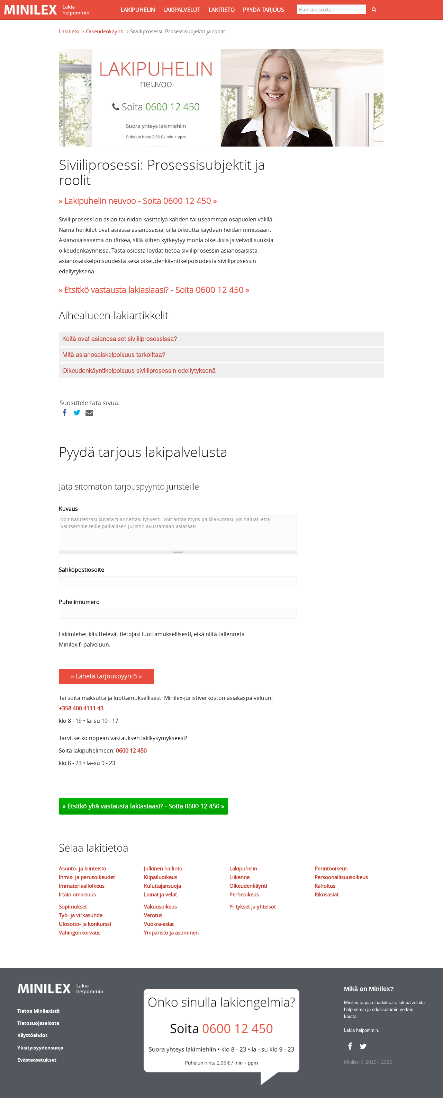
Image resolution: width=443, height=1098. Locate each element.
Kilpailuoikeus (160, 876)
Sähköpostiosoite (81, 569)
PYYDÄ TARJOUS (263, 10)
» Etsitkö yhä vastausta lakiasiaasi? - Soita (124, 806)
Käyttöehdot (32, 1035)
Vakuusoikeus (160, 906)
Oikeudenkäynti (105, 31)
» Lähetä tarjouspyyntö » (106, 676)
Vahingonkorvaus (79, 932)
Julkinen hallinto (163, 868)
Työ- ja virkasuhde (80, 915)
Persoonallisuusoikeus (341, 876)
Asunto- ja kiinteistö (82, 868)
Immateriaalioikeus (82, 885)
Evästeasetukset (36, 1059)
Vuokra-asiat (159, 923)
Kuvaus (68, 508)
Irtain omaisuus (77, 894)
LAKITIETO (222, 10)
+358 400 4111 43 (81, 708)
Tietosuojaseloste (38, 1023)
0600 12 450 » (204, 806)
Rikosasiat (326, 894)
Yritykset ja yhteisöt (252, 906)
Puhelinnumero (79, 602)
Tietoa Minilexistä (38, 1011)
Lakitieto (69, 31)
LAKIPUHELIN (138, 10)
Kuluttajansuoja (162, 885)
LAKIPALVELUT (181, 10)
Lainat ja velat (160, 894)
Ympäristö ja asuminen (171, 932)
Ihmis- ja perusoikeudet (87, 876)
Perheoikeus (244, 894)
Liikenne (239, 876)
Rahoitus (325, 885)
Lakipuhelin (243, 868)
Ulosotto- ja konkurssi (85, 923)
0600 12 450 (131, 750)
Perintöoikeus (331, 868)
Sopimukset (73, 906)
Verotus (153, 915)
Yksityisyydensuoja (40, 1047)
